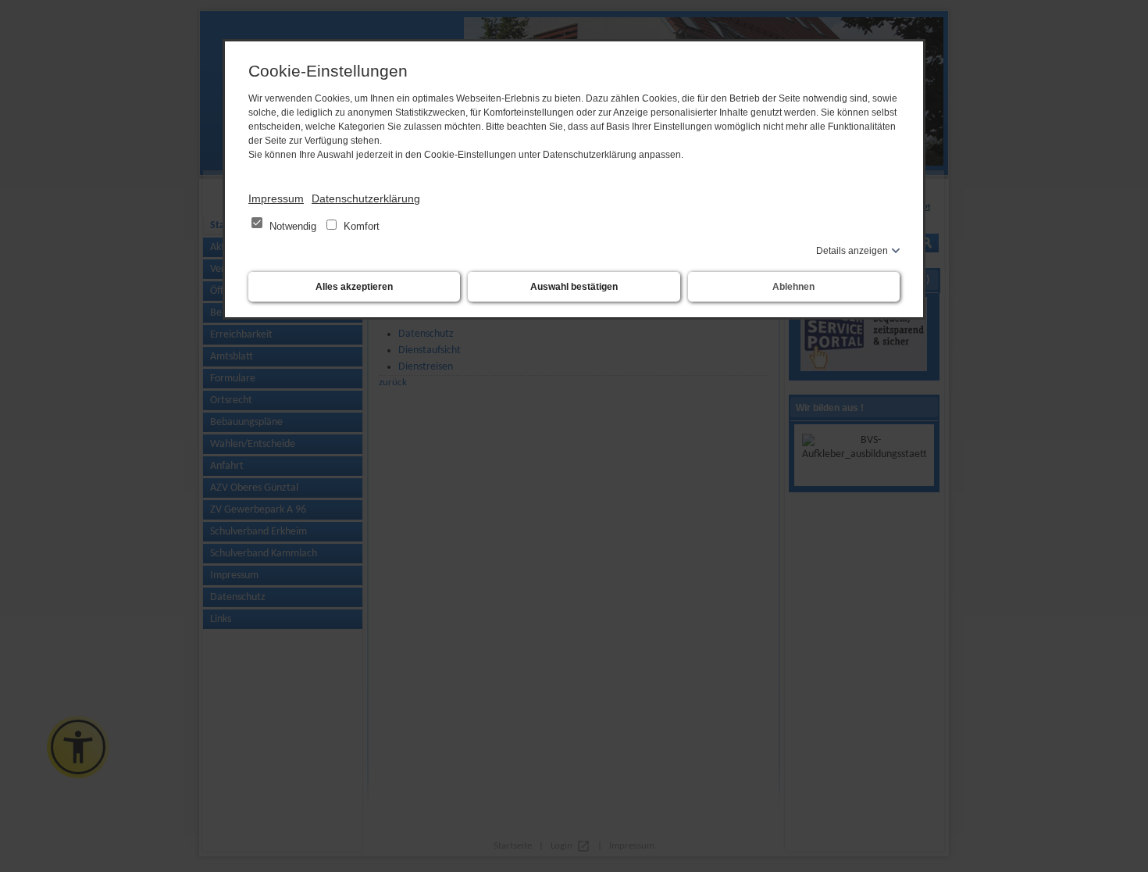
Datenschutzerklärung (366, 198)
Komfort (360, 226)
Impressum (276, 198)
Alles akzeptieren (354, 286)
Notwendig (292, 226)
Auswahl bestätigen (574, 286)
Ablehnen (793, 286)
